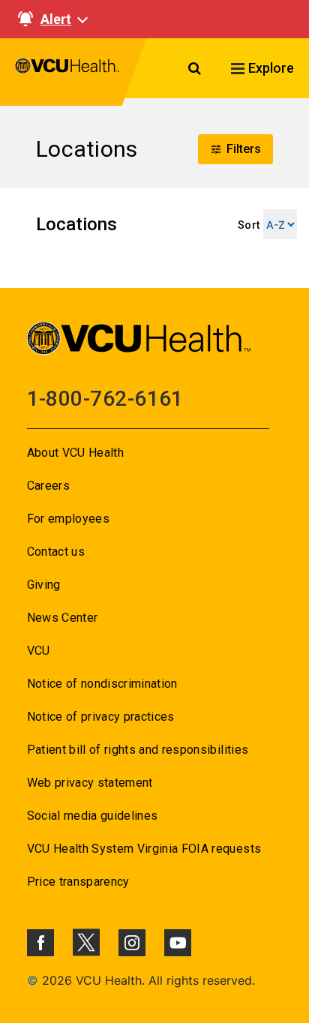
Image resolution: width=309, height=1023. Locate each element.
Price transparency (78, 881)
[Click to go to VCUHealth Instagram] (132, 942)
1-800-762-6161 (105, 398)
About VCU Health (75, 453)
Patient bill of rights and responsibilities (138, 749)
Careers (48, 485)
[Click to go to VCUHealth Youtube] (177, 942)
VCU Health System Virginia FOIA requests (144, 849)
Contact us (56, 551)
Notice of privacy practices (101, 717)
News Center (62, 617)
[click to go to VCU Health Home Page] (67, 72)
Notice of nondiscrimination (102, 683)
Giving (44, 585)
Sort (249, 225)
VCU (38, 651)
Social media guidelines (92, 815)
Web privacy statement (90, 783)
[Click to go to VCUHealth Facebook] (40, 942)
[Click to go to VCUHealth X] (86, 942)
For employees (68, 519)
